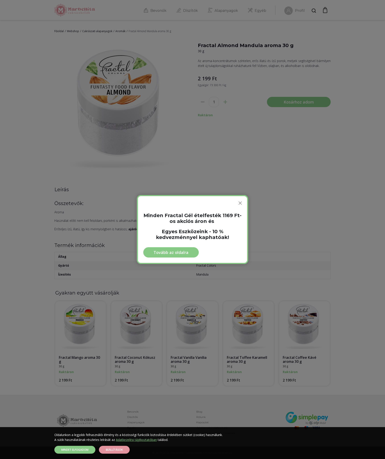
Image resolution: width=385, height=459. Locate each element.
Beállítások (114, 450)
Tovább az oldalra (171, 252)
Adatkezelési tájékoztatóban (136, 440)
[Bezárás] (240, 203)
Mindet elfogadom (74, 450)
